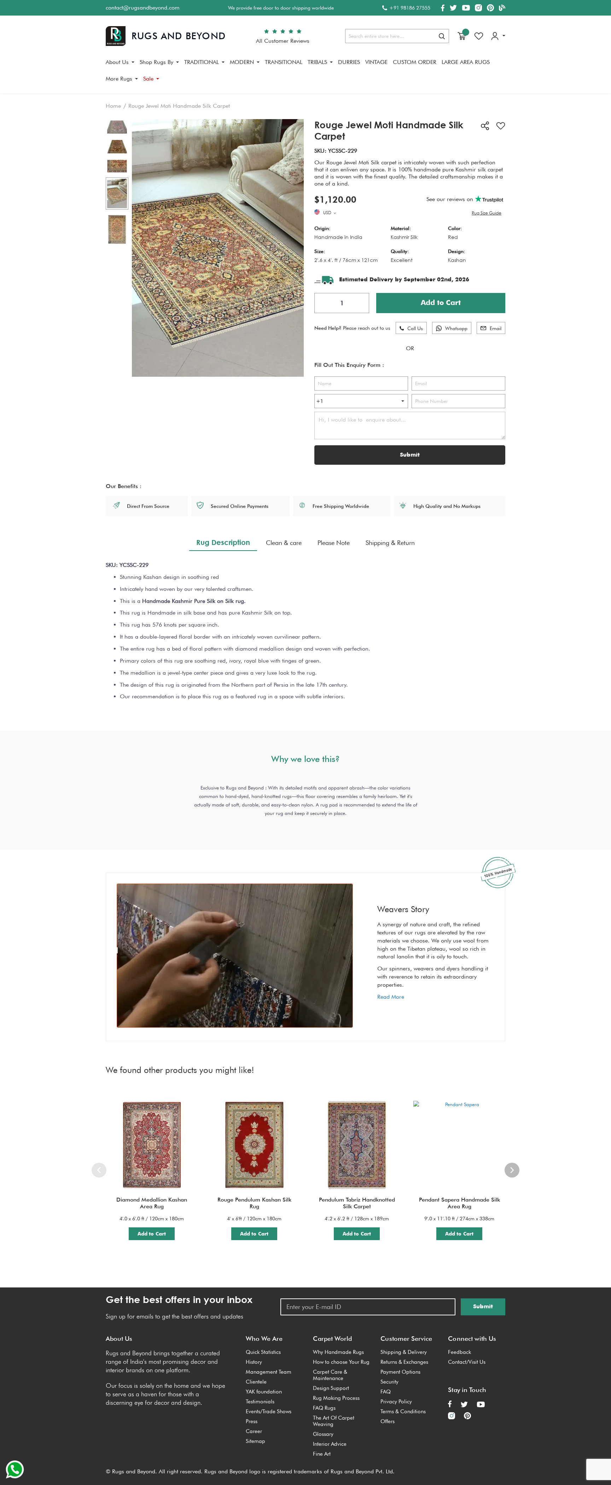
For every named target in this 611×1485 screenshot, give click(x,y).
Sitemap (255, 1441)
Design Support (331, 1388)
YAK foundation (264, 1392)
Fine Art (322, 1454)
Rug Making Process (336, 1398)
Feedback (459, 1352)
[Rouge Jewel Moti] (117, 193)
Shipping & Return (390, 542)
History (254, 1362)
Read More (390, 996)
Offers (387, 1421)
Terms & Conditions (403, 1411)
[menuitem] (120, 62)
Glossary (323, 1434)
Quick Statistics (263, 1352)
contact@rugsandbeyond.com (143, 7)
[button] (330, 213)
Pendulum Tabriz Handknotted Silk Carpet (357, 1203)
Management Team (268, 1372)
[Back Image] (117, 127)
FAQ (385, 1392)
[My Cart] (462, 36)
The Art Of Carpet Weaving (333, 1421)
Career (254, 1431)
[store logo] (166, 36)
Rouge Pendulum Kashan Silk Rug (254, 1203)
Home (113, 105)
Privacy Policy (396, 1401)
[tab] (223, 542)
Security (389, 1382)
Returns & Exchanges (404, 1362)
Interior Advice (330, 1444)
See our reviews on (450, 199)
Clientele (256, 1382)
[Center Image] (117, 147)
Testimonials (260, 1401)
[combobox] (397, 36)
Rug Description (223, 542)
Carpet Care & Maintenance (330, 1375)
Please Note (334, 542)
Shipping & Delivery (403, 1352)
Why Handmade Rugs (338, 1352)
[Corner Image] (117, 166)
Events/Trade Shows (268, 1411)
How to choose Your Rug (341, 1362)
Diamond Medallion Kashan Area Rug (151, 1203)
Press (251, 1421)
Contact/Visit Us (466, 1362)
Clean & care (284, 542)
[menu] (305, 73)
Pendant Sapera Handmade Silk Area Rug (459, 1203)
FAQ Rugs (324, 1408)
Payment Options (400, 1372)
